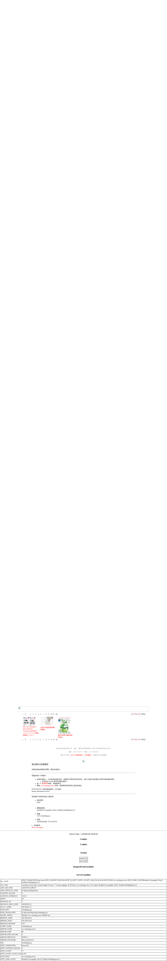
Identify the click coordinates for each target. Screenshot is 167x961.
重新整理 (45, 783)
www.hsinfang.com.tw (47, 785)
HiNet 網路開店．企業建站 (81, 755)
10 (51, 714)
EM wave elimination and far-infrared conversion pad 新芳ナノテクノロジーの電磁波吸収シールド (30, 731)
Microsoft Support (37, 827)
